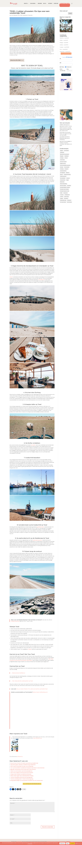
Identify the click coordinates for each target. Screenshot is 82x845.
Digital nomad (62, 163)
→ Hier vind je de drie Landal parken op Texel (22, 681)
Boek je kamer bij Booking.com (40, 692)
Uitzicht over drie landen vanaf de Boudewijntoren (21, 771)
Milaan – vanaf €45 (64, 40)
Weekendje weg (63, 200)
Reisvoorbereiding (63, 183)
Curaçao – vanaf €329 (64, 47)
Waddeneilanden (15, 621)
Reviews (40, 3)
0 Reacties (30, 15)
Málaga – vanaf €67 (64, 42)
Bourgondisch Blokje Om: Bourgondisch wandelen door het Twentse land (26, 780)
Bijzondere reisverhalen (64, 154)
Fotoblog (62, 168)
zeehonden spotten (37, 540)
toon (22, 60)
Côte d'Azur (62, 159)
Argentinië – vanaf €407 (65, 51)
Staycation (65, 192)
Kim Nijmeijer (14, 15)
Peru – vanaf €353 (64, 49)
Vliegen (61, 198)
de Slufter (33, 445)
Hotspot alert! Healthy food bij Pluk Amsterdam (20, 774)
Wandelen (66, 198)
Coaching (32, 3)
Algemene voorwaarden (61, 841)
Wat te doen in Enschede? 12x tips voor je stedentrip (21, 766)
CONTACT (68, 841)
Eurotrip (61, 167)
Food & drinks (66, 167)
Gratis (25, 3)
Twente (61, 196)
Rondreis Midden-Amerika (65, 187)
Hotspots (66, 168)
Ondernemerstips (67, 174)
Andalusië (62, 152)
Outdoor (68, 178)
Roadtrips (69, 185)
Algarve (61, 150)
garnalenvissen (40, 527)
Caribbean (66, 156)
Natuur (61, 174)
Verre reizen (66, 196)
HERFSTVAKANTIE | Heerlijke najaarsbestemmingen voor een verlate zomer (66, 129)
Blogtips (61, 156)
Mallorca (67, 172)
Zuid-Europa (69, 202)
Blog (44, 3)
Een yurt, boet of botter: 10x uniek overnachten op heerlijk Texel (32, 689)
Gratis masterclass (64, 3)
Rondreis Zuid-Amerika (64, 189)
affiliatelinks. (20, 756)
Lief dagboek (62, 172)
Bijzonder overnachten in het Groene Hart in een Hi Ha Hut (23, 769)
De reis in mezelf (63, 161)
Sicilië (61, 192)
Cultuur (66, 157)
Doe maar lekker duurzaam (65, 165)
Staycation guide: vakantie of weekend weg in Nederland (22, 764)
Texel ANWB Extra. (37, 738)
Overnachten (62, 180)
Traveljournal (67, 194)
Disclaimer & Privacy (51, 841)
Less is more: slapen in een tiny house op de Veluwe (21, 772)
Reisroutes (62, 181)
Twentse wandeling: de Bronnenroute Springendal (21, 777)
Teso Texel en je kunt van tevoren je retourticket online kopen (31, 659)
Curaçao (29, 649)
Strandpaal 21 (41, 279)
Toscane (61, 194)
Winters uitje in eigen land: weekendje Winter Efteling (21, 775)
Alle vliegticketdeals (65, 53)
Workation (69, 200)
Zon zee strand (63, 202)
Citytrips (61, 157)
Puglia (67, 180)
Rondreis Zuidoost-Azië (64, 191)
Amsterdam (66, 150)
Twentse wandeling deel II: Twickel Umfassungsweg (21, 778)
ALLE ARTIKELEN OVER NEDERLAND (31, 783)
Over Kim (56, 3)
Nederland (25, 15)
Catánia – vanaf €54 (64, 44)
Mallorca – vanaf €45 (64, 38)
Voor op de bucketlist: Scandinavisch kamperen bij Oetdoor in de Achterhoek (27, 767)
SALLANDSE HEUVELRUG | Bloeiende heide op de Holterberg (65, 138)
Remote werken (63, 185)
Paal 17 (11, 277)
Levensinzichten (63, 170)
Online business (63, 176)
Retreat (50, 3)
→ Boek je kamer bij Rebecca (18, 673)
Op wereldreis (62, 178)
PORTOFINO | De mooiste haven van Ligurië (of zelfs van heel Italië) (65, 134)
